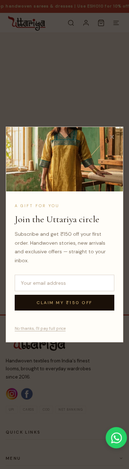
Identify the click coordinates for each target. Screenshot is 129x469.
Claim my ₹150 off (64, 303)
